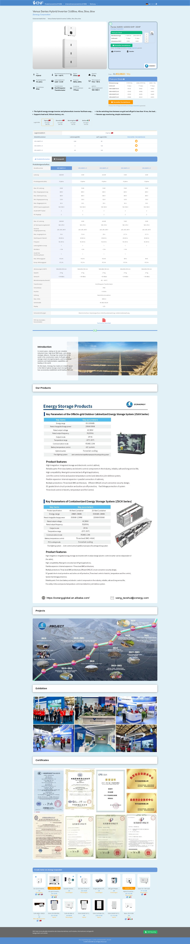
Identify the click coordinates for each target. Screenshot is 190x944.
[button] (147, 4)
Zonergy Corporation (117, 29)
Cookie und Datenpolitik (99, 940)
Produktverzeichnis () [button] (53, 4)
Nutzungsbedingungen (85, 940)
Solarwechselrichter (39, 18)
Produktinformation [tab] (43, 159)
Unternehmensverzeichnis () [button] (76, 4)
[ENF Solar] (38, 3)
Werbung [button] (93, 4)
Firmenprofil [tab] (60, 159)
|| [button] (153, 4)
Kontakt (109, 940)
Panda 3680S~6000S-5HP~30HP (126, 27)
